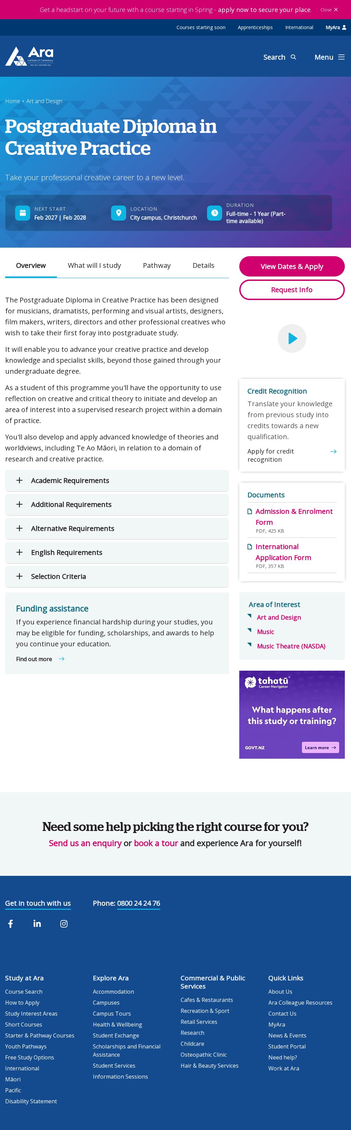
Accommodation (113, 991)
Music (265, 632)
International (299, 27)
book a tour (156, 842)
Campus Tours (112, 1013)
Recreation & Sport (205, 1011)
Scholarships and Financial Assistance (126, 1050)
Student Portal (287, 1046)
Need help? (282, 1057)
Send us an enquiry (85, 842)
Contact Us (282, 1013)
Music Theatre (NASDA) (291, 646)
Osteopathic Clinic (204, 1054)
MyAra (333, 27)
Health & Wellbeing (117, 1024)
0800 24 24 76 (138, 903)
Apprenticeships (255, 27)
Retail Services (199, 1022)
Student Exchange (116, 1035)
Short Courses (23, 1024)
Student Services (114, 1065)
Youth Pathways (26, 1046)
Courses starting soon (201, 27)
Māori (13, 1079)
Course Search (24, 991)
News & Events (287, 1035)
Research (192, 1032)
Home (12, 101)
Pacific (13, 1090)
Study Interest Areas (31, 1013)
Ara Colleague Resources (300, 1002)
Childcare (192, 1043)
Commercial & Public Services (213, 982)
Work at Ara (283, 1068)
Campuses (106, 1002)
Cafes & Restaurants (207, 1000)
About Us (280, 991)
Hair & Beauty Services (210, 1065)
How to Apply (22, 1002)
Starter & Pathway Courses (39, 1035)
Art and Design (44, 101)
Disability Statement (31, 1101)
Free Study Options (29, 1057)
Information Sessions (120, 1076)
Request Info (292, 289)
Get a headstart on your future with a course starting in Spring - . (176, 9)
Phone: (104, 903)
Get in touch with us (38, 903)
